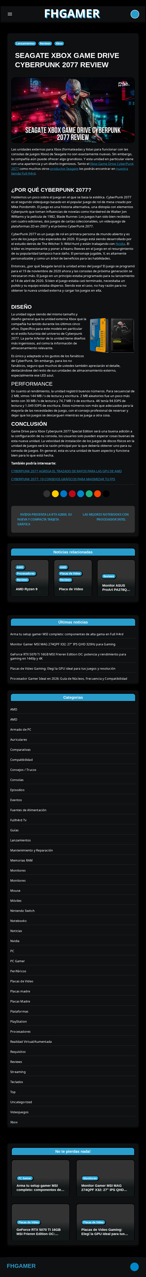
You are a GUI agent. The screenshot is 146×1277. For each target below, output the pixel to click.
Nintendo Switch (22, 911)
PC (12, 951)
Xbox (59, 43)
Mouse (15, 891)
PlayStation (18, 1021)
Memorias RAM (21, 860)
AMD (20, 567)
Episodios (17, 790)
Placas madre (20, 991)
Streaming (18, 1072)
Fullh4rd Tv (18, 820)
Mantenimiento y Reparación (31, 850)
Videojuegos (19, 1112)
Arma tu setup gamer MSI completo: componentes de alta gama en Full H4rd (66, 634)
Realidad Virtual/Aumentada (31, 1042)
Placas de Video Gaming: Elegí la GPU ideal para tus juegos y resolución (62, 668)
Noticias (16, 931)
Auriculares (18, 739)
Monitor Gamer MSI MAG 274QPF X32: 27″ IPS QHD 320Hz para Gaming (63, 644)
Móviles (15, 901)
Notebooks (18, 921)
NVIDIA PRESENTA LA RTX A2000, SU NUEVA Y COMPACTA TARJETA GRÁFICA (44, 519)
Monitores (18, 870)
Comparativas (20, 750)
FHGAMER (72, 13)
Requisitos (18, 1052)
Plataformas (19, 1011)
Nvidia (120, 243)
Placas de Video (70, 573)
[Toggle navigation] (10, 14)
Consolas (17, 780)
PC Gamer (17, 961)
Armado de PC (20, 729)
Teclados (16, 1082)
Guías (14, 830)
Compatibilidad (21, 760)
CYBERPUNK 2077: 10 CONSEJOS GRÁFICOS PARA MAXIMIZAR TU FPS (63, 479)
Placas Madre (20, 1001)
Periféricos (18, 971)
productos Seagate (64, 168)
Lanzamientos (25, 43)
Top (13, 1092)
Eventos (16, 800)
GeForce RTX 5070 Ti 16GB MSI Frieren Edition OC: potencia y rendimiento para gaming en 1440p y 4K (39, 1236)
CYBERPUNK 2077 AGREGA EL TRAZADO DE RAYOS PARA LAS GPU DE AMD (66, 471)
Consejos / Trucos (23, 770)
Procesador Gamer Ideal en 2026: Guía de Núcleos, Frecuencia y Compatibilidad (68, 678)
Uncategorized (21, 1102)
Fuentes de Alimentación (28, 810)
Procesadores (26, 573)
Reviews (45, 43)
